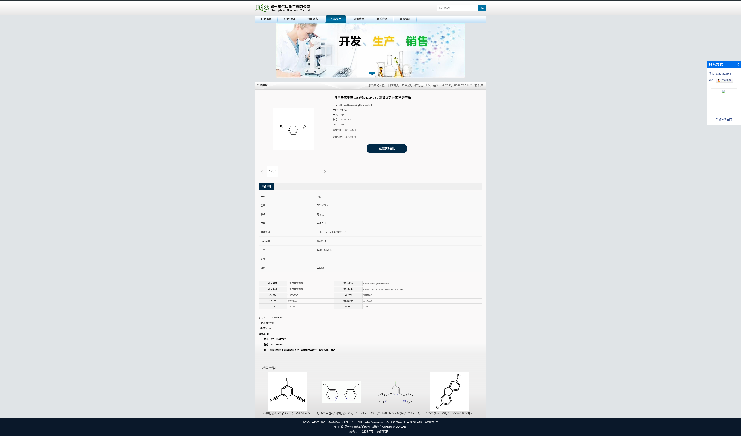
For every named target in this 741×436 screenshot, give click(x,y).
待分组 (419, 85)
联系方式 (382, 19)
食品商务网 (382, 431)
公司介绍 (289, 19)
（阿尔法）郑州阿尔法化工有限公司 (351, 426)
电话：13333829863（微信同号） (337, 422)
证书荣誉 (359, 19)
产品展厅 (335, 19)
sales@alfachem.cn (374, 422)
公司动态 (312, 19)
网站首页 (393, 85)
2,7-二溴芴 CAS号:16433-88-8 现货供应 (449, 413)
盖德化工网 (367, 431)
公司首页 (266, 19)
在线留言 (405, 19)
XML (403, 426)
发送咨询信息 (387, 148)
